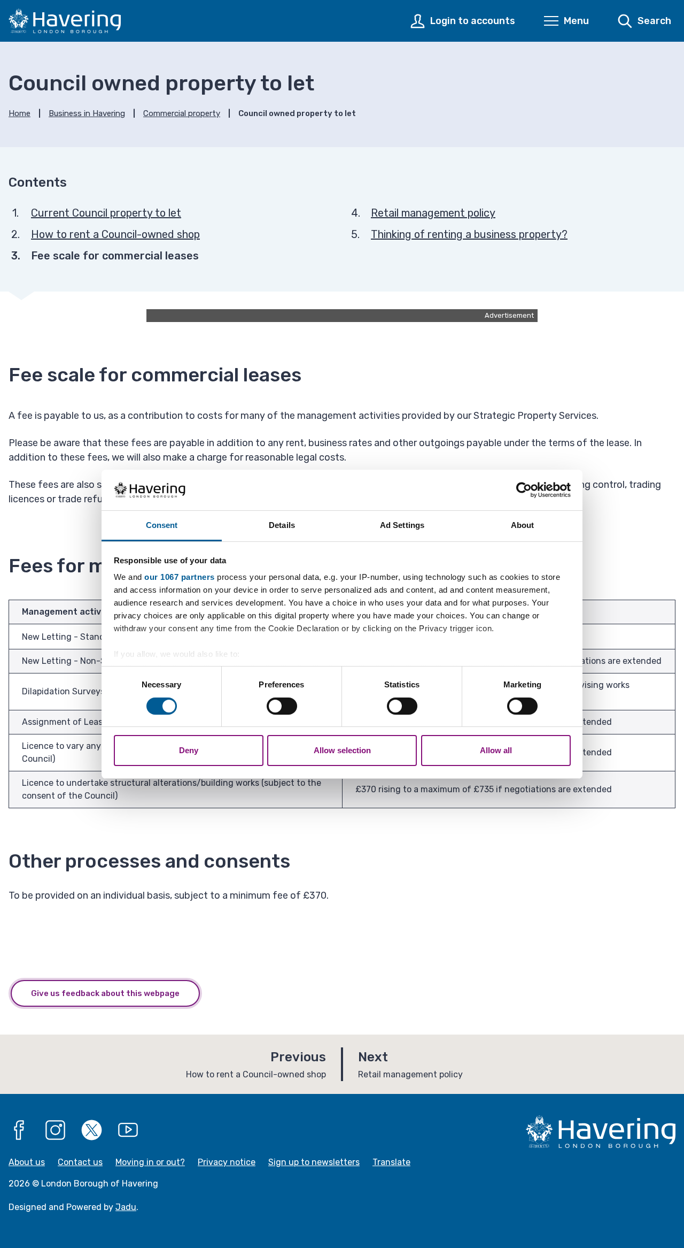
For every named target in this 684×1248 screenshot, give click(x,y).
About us (27, 1162)
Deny (188, 750)
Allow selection (342, 750)
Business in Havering (87, 113)
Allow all (496, 750)
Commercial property (181, 113)
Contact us (80, 1162)
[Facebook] (19, 1130)
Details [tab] (282, 525)
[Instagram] (56, 1130)
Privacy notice (226, 1162)
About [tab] (522, 525)
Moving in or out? (150, 1162)
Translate (391, 1162)
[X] (92, 1130)
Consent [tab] (162, 525)
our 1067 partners (179, 576)
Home (19, 113)
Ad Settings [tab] (402, 525)
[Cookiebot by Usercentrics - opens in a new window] (524, 490)
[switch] (282, 706)
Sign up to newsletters (314, 1162)
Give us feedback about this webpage (105, 993)
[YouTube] (128, 1130)
